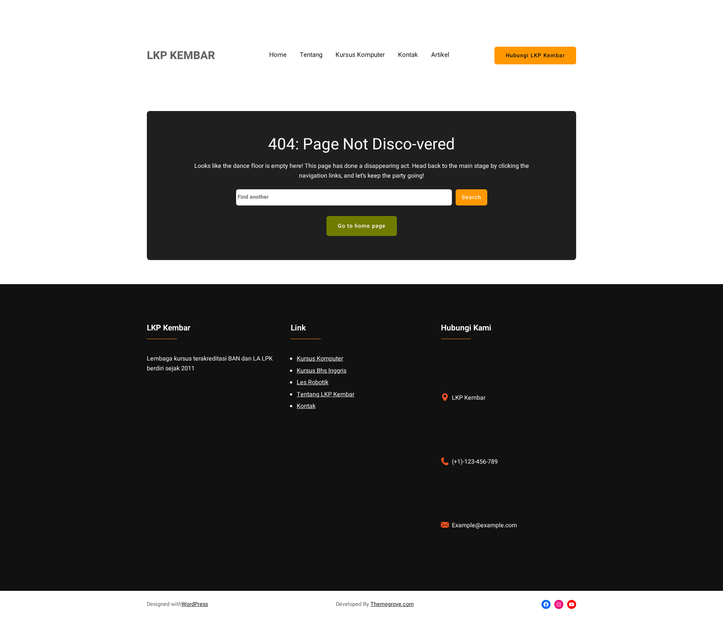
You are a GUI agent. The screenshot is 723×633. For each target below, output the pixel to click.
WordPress (195, 604)
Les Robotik (312, 382)
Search (471, 197)
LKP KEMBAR (181, 55)
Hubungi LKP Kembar (535, 55)
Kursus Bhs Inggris (321, 370)
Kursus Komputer (320, 358)
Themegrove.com (392, 604)
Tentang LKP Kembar (325, 394)
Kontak (306, 406)
